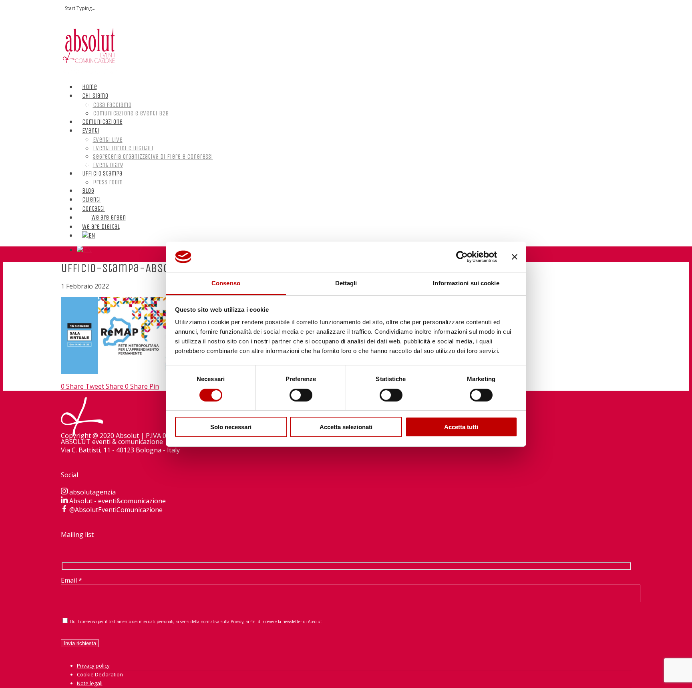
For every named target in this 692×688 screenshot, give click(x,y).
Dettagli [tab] (346, 283)
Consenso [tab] (225, 283)
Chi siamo (95, 95)
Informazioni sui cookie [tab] (466, 283)
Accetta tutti (461, 427)
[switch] (301, 395)
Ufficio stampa (102, 173)
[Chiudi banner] (514, 257)
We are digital (101, 226)
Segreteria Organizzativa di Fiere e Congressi (153, 156)
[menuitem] (89, 227)
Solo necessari (230, 427)
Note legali (90, 683)
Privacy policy (93, 665)
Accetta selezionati (346, 427)
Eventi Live (108, 139)
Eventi (90, 130)
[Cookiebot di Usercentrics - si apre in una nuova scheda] (462, 257)
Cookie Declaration (100, 674)
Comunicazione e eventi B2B (131, 113)
